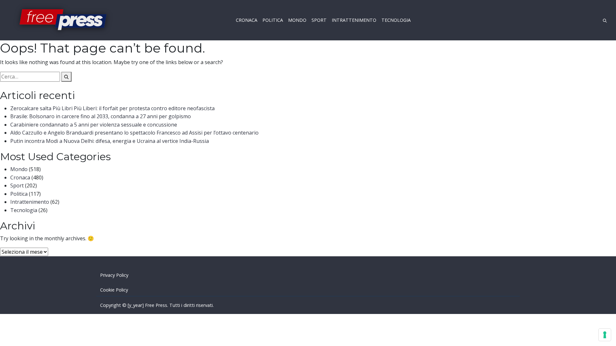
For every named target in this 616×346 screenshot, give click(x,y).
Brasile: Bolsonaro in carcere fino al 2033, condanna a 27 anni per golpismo (100, 116)
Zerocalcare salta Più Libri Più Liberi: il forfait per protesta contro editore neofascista (112, 108)
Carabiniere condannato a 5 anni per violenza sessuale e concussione (93, 124)
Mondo (19, 169)
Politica (19, 193)
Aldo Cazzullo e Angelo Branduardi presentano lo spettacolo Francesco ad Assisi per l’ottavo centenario (134, 132)
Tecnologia (23, 210)
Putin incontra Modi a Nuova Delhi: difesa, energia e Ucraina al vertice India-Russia (109, 140)
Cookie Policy (114, 290)
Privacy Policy (114, 275)
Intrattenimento (29, 201)
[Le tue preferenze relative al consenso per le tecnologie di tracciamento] (605, 335)
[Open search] (604, 20)
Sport (17, 185)
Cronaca (20, 177)
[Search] (66, 77)
